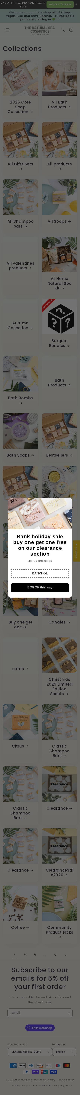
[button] (40, 573)
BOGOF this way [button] (39, 587)
